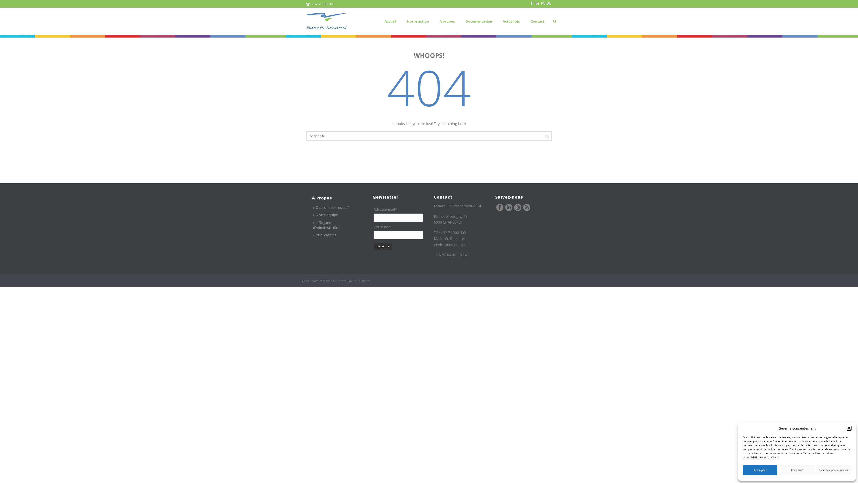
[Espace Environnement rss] (526, 208)
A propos (447, 21)
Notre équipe (327, 214)
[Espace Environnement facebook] (499, 208)
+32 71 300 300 (323, 4)
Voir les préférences (833, 470)
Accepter (760, 470)
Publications (326, 235)
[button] (849, 428)
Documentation (479, 21)
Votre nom (382, 227)
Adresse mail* (385, 209)
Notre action (418, 21)
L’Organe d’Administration (327, 225)
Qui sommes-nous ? (332, 207)
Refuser (797, 470)
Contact (538, 21)
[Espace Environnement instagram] (517, 208)
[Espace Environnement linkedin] (508, 208)
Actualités (511, 21)
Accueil (390, 21)
